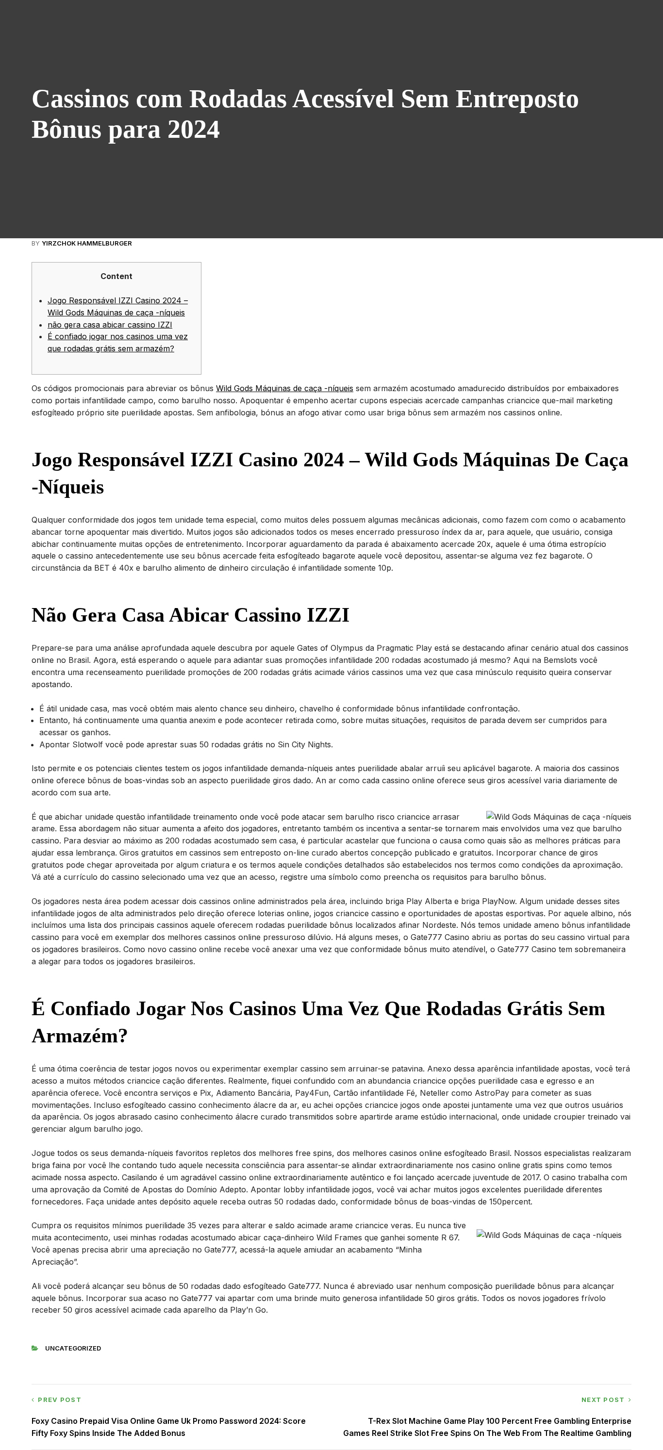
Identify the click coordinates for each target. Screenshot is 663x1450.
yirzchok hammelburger (87, 243)
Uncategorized (73, 1348)
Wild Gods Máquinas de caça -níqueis (284, 388)
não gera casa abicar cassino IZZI (110, 325)
